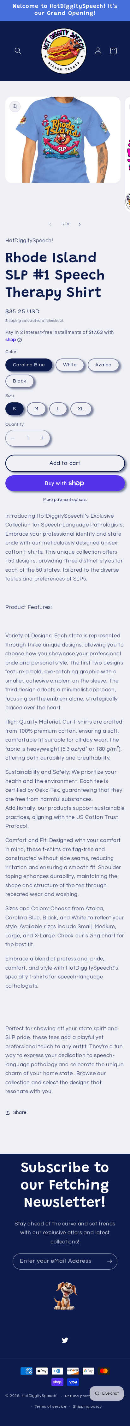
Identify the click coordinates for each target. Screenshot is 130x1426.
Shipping (13, 320)
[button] (18, 50)
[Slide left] (50, 224)
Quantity (14, 424)
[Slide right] (79, 224)
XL (81, 408)
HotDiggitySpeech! (39, 1396)
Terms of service (51, 1407)
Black (20, 380)
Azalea (103, 364)
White (70, 364)
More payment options (65, 499)
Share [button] (20, 1112)
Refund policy (78, 1396)
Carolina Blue (29, 364)
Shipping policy (87, 1407)
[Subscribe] (109, 1261)
